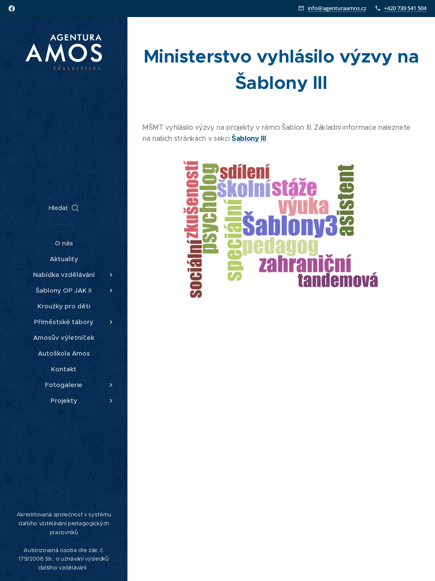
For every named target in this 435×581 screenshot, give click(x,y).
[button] (64, 208)
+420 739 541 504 (405, 8)
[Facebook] (11, 8)
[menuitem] (64, 243)
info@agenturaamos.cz (337, 8)
